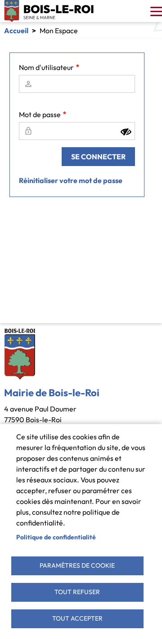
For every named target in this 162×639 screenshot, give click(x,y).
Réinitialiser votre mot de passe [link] (70, 180)
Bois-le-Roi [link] (49, 11)
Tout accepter (77, 618)
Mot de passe (40, 114)
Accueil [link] (16, 30)
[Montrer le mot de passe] (126, 132)
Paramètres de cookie (77, 565)
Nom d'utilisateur (46, 67)
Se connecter (98, 156)
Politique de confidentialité (56, 537)
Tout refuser (77, 592)
